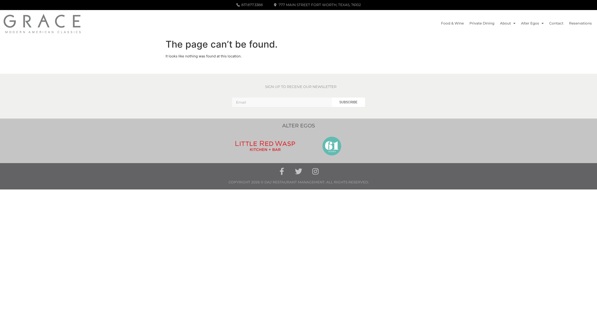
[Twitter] (298, 171)
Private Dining (481, 23)
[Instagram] (315, 171)
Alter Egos (530, 23)
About (505, 23)
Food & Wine (452, 23)
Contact (556, 23)
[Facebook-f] (281, 171)
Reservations (580, 23)
